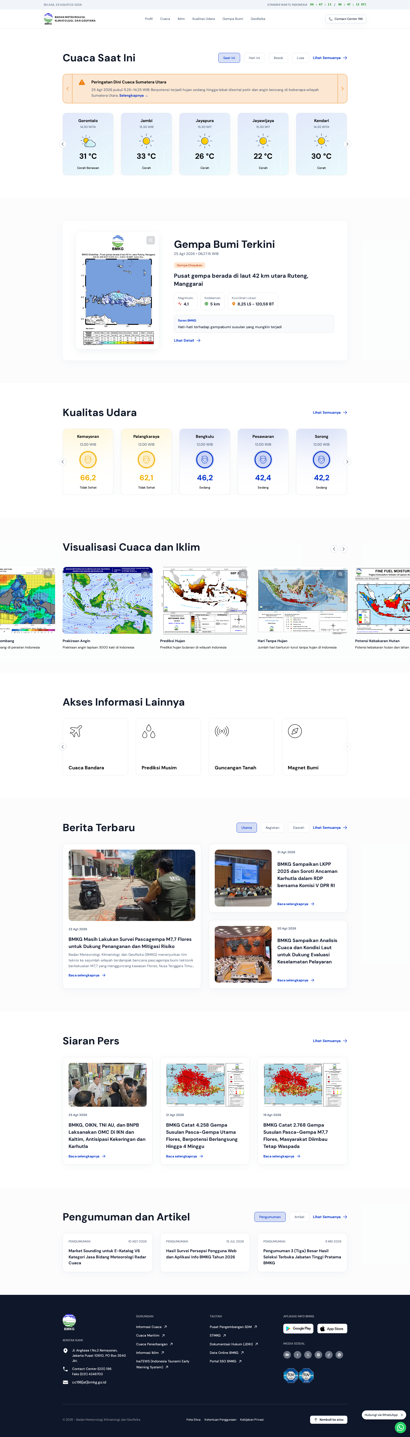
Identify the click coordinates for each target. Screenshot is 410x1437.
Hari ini (254, 58)
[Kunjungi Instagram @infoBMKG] (318, 1355)
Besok (278, 58)
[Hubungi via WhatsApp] (400, 1427)
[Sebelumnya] (62, 144)
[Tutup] (402, 1413)
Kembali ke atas (332, 1420)
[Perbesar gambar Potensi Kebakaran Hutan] (340, 574)
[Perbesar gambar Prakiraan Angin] (48, 574)
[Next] (342, 88)
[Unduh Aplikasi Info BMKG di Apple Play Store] (332, 1328)
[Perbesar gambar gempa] (150, 240)
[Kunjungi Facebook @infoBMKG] (297, 1355)
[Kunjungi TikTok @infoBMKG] (329, 1355)
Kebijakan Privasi (252, 1420)
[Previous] (67, 88)
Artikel (299, 1217)
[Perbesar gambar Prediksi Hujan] (145, 574)
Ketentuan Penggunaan (220, 1420)
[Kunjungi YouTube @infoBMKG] (287, 1355)
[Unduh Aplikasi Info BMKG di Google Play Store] (298, 1328)
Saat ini (229, 58)
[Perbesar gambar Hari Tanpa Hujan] (243, 574)
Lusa (300, 58)
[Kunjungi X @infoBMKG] (308, 1355)
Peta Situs (193, 1420)
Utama (247, 827)
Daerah (298, 827)
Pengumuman (270, 1217)
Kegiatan (272, 827)
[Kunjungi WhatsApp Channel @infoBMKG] (339, 1355)
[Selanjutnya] (347, 144)
